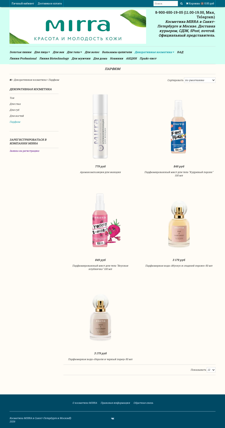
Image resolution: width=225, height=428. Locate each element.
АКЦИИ (131, 58)
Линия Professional (22, 58)
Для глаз (15, 104)
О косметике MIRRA (84, 402)
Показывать (198, 369)
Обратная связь (143, 402)
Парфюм (14, 121)
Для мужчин (81, 58)
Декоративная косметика (154, 52)
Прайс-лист (148, 58)
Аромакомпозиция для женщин (100, 172)
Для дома (100, 58)
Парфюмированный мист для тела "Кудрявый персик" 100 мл (178, 173)
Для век (58, 52)
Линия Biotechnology (54, 58)
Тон (11, 98)
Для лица (41, 52)
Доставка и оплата (50, 3)
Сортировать (175, 80)
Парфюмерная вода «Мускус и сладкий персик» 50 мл (178, 265)
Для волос (92, 52)
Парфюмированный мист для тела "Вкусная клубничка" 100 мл (100, 267)
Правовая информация (115, 402)
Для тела (73, 52)
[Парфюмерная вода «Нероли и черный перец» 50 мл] (100, 313)
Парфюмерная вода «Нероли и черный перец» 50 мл (100, 359)
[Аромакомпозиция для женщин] (100, 126)
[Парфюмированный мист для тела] (179, 126)
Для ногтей (16, 115)
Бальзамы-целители (117, 52)
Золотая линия (20, 52)
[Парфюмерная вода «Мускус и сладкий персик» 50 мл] (179, 220)
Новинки (116, 58)
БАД (180, 52)
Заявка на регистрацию (24, 150)
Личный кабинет (22, 3)
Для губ (14, 109)
